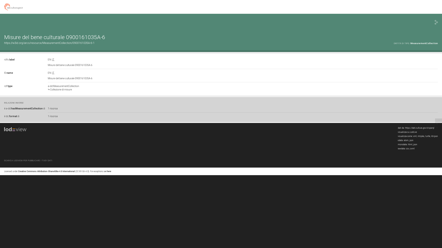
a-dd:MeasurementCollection (63, 88)
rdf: (8, 86)
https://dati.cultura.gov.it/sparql (419, 128)
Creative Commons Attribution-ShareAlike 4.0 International (46, 171)
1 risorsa (53, 108)
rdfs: (9, 59)
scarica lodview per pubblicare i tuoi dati (28, 160)
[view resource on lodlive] (436, 22)
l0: (8, 72)
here (109, 171)
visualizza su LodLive (407, 132)
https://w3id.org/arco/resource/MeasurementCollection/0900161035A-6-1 (49, 43)
